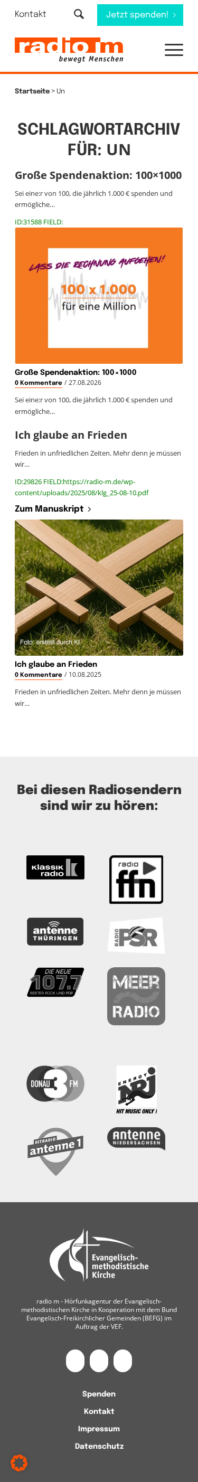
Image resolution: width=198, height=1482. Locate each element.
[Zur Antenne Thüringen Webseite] (55, 932)
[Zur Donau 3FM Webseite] (55, 1083)
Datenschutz (99, 1446)
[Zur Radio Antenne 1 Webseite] (55, 1151)
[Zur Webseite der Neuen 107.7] (55, 982)
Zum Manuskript (49, 509)
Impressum (99, 1429)
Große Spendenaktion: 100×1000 (76, 372)
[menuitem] (37, 14)
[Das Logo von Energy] (136, 1089)
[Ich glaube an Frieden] (99, 588)
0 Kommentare (38, 383)
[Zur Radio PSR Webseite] (136, 935)
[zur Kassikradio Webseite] (55, 867)
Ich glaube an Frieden (56, 664)
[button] (168, 51)
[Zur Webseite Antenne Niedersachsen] (136, 1139)
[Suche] (79, 15)
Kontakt (30, 14)
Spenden (99, 1394)
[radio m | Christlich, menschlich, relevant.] (82, 51)
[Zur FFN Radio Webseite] (136, 879)
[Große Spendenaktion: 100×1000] (99, 296)
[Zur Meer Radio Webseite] (136, 996)
